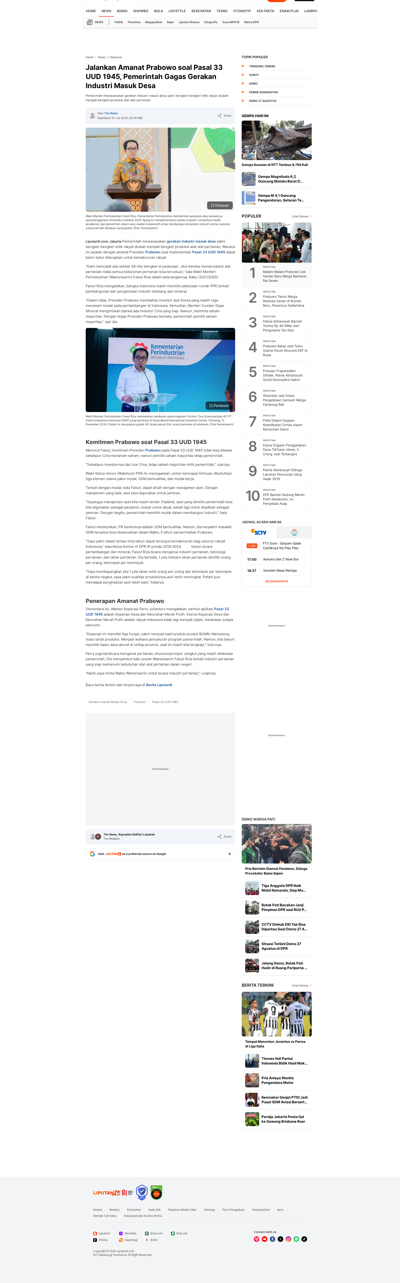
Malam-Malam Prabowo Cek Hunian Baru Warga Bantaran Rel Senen (285, 276)
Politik (119, 22)
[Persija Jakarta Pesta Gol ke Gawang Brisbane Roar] (252, 1119)
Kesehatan (201, 11)
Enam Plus (289, 11)
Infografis (211, 22)
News (106, 11)
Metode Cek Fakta (105, 1216)
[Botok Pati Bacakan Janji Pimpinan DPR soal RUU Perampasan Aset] (252, 907)
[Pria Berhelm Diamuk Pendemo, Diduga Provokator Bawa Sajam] (277, 844)
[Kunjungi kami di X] (280, 1239)
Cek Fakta (265, 11)
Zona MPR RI (230, 22)
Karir (280, 1210)
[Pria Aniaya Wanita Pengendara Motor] (252, 1080)
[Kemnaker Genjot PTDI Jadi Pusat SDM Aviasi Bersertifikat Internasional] (252, 1100)
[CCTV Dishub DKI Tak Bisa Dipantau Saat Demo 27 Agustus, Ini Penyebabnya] (252, 927)
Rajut (170, 22)
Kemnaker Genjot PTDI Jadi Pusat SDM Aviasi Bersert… (285, 1099)
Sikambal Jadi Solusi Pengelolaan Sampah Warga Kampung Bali (284, 400)
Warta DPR (251, 22)
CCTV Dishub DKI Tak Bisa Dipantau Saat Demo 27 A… (284, 926)
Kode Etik (154, 1210)
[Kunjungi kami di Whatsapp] (296, 1239)
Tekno (222, 11)
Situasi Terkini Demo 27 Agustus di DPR (281, 946)
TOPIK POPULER (255, 57)
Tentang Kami (261, 1210)
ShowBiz (141, 11)
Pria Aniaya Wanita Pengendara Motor (278, 1080)
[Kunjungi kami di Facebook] (272, 1239)
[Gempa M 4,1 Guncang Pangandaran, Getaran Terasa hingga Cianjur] (249, 198)
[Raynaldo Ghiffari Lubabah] (98, 836)
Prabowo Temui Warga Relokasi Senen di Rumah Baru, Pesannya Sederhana (283, 300)
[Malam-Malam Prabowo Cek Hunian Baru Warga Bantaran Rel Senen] (277, 242)
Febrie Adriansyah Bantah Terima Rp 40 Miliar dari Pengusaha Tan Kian (282, 325)
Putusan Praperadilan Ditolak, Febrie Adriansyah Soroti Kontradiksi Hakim (283, 375)
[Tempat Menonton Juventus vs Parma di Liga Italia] (277, 1014)
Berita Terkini (258, 985)
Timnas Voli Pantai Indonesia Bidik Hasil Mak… (285, 1060)
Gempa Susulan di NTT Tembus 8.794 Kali (275, 165)
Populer (251, 216)
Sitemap (209, 1210)
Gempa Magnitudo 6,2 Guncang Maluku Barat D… (280, 178)
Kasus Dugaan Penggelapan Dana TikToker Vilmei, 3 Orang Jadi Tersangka (284, 449)
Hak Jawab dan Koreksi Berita (143, 1216)
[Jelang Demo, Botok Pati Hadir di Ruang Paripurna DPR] (252, 966)
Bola (158, 11)
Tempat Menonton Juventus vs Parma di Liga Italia (275, 1043)
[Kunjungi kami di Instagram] (288, 1239)
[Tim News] (92, 116)
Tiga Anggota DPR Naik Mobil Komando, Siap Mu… (284, 887)
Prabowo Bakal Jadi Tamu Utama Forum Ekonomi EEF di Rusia (285, 350)
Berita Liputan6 (159, 685)
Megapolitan (153, 22)
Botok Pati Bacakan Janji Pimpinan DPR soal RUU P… (284, 907)
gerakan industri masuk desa (191, 241)
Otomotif (242, 11)
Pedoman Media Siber (182, 1210)
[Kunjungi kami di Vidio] (256, 1239)
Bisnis (122, 11)
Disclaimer (134, 1210)
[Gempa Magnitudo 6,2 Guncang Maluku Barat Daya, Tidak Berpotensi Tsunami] (249, 179)
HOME (91, 11)
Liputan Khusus (189, 22)
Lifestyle (177, 11)
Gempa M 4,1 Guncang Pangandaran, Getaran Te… (281, 197)
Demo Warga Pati (258, 819)
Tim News (111, 113)
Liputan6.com (125, 1251)
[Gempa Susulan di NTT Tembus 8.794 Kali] (277, 140)
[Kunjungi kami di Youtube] (264, 1239)
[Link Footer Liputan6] (113, 1192)
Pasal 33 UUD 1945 (208, 252)
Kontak (97, 1210)
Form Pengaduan (233, 1210)
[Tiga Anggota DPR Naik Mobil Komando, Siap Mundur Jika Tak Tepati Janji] (252, 888)
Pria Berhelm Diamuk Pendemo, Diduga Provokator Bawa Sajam (276, 871)
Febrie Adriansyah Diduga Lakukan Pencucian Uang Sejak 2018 (282, 474)
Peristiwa (134, 22)
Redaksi (115, 1210)
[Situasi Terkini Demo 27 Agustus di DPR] (252, 946)
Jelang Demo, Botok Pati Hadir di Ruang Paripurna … (284, 965)
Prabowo (152, 252)
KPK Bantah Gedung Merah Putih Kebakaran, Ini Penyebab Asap (283, 499)
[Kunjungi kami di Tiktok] (304, 1239)
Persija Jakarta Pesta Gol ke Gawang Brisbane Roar (283, 1119)
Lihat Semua (300, 216)
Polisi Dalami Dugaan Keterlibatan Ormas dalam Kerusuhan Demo (282, 424)
